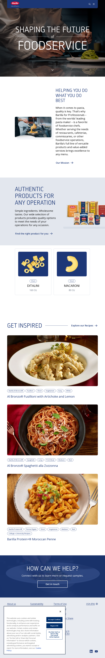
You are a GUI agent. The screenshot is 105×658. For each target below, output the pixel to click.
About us (11, 604)
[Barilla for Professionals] (15, 4)
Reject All (54, 626)
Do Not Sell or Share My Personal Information (54, 634)
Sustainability (36, 604)
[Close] (60, 611)
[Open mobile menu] (94, 4)
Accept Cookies (54, 619)
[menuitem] (11, 604)
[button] (65, 162)
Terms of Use (60, 604)
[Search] (90, 4)
